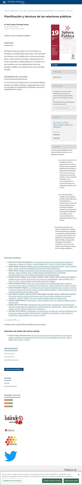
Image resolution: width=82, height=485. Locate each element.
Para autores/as (9, 357)
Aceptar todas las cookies (52, 481)
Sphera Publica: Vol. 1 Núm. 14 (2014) (62, 286)
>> (19, 320)
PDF (55, 65)
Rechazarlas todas (71, 481)
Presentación (32, 300)
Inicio (6, 11)
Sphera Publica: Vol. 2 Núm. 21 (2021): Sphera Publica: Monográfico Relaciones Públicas (41, 280)
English (7, 383)
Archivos (14, 11)
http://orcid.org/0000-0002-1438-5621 (14, 28)
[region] (41, 478)
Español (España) (10, 386)
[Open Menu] (4, 2)
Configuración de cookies (12, 481)
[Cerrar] (78, 474)
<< (5, 320)
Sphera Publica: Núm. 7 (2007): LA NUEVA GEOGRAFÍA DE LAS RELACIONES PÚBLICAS (43, 267)
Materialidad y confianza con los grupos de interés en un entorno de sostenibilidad (42, 278)
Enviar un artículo (14, 369)
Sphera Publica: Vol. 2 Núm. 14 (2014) (32, 315)
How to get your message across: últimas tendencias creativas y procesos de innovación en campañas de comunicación (40, 284)
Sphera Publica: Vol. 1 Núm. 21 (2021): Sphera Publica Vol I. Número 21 (43, 308)
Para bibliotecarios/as (11, 360)
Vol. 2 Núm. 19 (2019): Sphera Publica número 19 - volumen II (42, 11)
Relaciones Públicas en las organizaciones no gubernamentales (41, 266)
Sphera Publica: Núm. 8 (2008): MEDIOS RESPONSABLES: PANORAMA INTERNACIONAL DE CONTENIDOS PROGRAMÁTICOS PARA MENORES (37, 274)
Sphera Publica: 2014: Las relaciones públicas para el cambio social (42, 298)
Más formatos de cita (62, 108)
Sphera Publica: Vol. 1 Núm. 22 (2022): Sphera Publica (53, 264)
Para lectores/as (9, 354)
